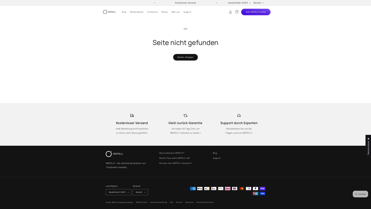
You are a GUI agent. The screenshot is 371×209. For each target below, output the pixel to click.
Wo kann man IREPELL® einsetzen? (175, 163)
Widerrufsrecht (141, 202)
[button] (237, 12)
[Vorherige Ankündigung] (154, 3)
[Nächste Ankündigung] (216, 3)
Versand (179, 202)
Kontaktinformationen (204, 202)
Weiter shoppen (185, 57)
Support (217, 158)
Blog (215, 153)
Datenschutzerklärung (158, 202)
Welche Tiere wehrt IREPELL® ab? (174, 158)
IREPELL (115, 202)
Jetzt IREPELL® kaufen (255, 11)
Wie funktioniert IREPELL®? (171, 153)
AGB (171, 202)
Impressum (189, 202)
